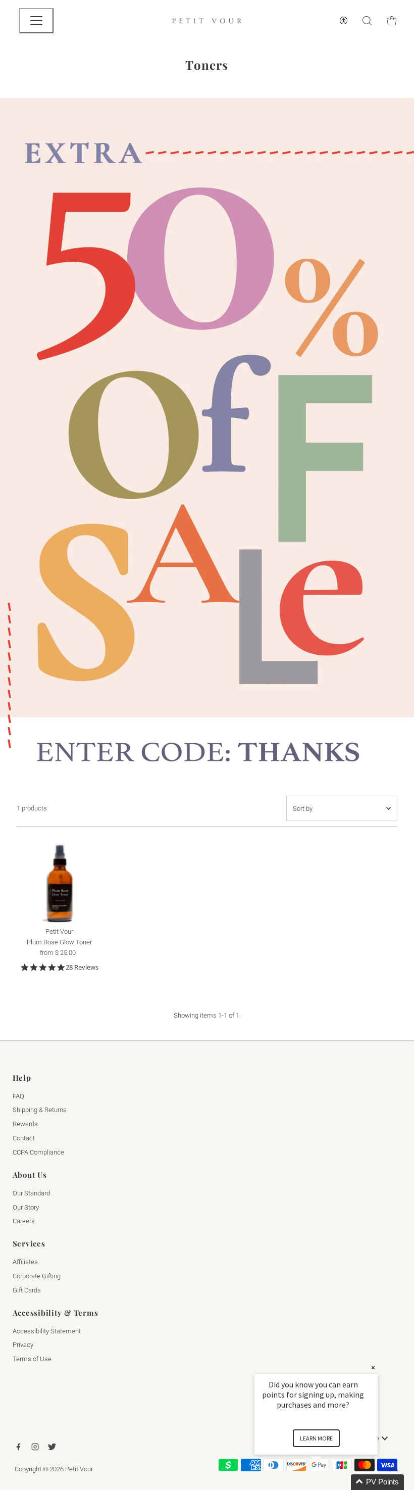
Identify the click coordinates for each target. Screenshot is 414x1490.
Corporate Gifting (37, 1276)
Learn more (316, 1438)
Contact (24, 1138)
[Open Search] (367, 20)
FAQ (18, 1096)
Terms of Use (32, 1359)
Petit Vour (78, 1469)
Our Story (26, 1207)
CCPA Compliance (38, 1152)
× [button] (373, 1367)
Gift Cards (27, 1290)
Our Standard (31, 1193)
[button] (328, 1482)
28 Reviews (82, 967)
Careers (24, 1221)
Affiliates (25, 1262)
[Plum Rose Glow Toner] (59, 880)
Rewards (25, 1124)
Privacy (23, 1345)
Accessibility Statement (47, 1331)
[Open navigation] (36, 20)
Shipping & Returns (40, 1110)
